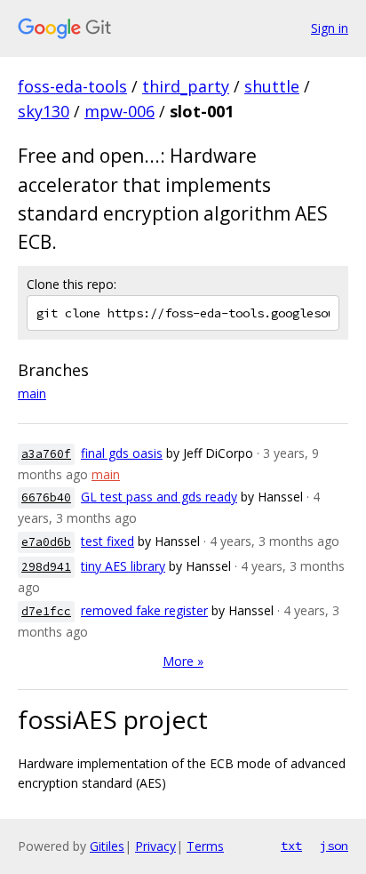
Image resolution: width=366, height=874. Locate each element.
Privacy (155, 846)
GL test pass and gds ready (159, 496)
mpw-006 (119, 111)
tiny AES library (123, 565)
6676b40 (46, 497)
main (32, 393)
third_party (185, 86)
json (334, 846)
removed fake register (144, 610)
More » (183, 661)
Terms (205, 846)
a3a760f (46, 453)
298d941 (46, 566)
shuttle (271, 86)
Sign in (329, 28)
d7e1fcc (46, 611)
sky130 (43, 111)
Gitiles (107, 846)
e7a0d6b (46, 541)
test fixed (107, 541)
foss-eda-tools (72, 86)
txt (291, 846)
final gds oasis (122, 453)
